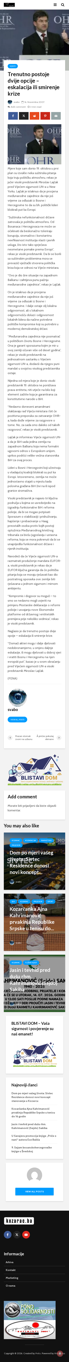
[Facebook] (8, 1235)
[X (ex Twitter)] (17, 1235)
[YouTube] (26, 1235)
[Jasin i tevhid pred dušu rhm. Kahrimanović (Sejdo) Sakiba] (34, 983)
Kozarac (16, 840)
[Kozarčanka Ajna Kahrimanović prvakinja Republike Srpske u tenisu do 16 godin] (34, 922)
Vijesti (13, 66)
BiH (13, 901)
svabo (16, 102)
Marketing (46, 840)
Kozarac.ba (30, 840)
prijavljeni (29, 806)
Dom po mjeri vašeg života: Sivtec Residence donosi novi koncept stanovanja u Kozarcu (32, 1097)
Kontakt (11, 1270)
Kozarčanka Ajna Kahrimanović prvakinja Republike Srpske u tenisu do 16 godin (33, 1112)
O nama (10, 1285)
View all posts (17, 719)
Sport (50, 901)
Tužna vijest (31, 962)
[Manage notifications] (60, 1354)
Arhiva (9, 1262)
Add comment (18, 106)
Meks (38, 1353)
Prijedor (16, 845)
